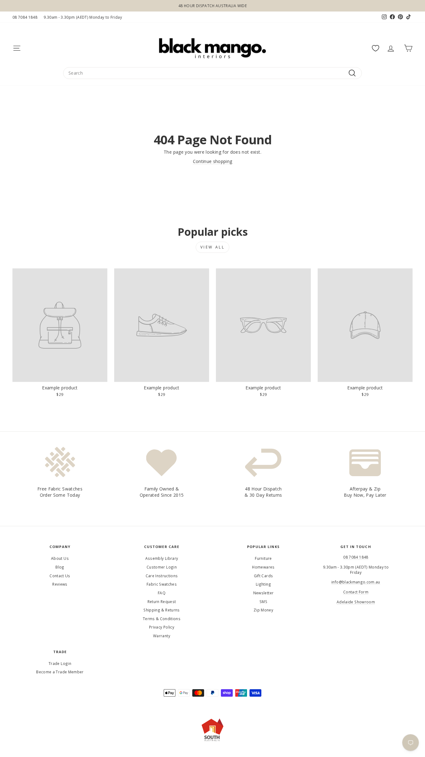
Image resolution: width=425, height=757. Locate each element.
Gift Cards (263, 575)
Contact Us (59, 575)
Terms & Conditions (161, 618)
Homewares (263, 566)
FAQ (162, 592)
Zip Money (263, 609)
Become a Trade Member (59, 671)
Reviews (59, 584)
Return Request (161, 601)
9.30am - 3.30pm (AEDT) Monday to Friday (83, 17)
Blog (59, 566)
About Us (60, 558)
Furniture (263, 558)
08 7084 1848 (24, 17)
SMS (263, 601)
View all (212, 247)
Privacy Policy (161, 627)
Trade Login (60, 663)
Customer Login (162, 566)
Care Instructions (162, 575)
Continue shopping (212, 161)
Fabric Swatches (162, 584)
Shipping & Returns (161, 609)
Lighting (263, 584)
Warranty (161, 635)
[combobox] (212, 73)
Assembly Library (161, 558)
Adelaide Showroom (356, 601)
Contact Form (355, 591)
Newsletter (263, 592)
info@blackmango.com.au (355, 581)
